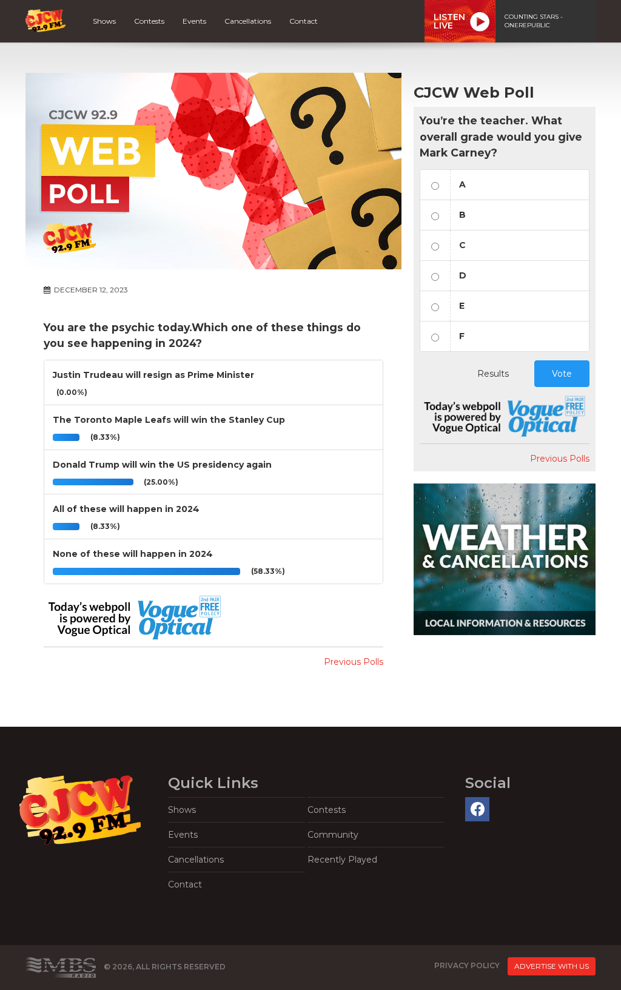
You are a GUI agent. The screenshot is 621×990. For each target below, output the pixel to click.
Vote (562, 373)
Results (493, 373)
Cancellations (247, 20)
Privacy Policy (467, 966)
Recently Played (342, 859)
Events (194, 20)
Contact (303, 20)
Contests (149, 20)
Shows (104, 20)
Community (332, 834)
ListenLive (449, 21)
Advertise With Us (551, 966)
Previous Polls (353, 661)
